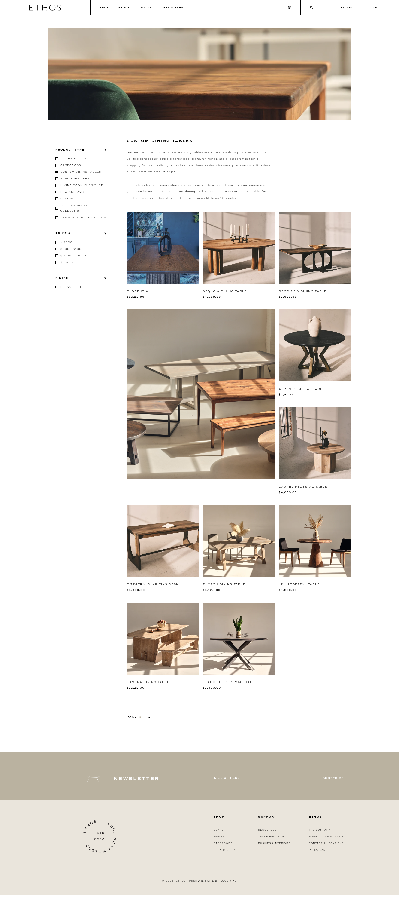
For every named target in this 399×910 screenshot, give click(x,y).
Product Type (81, 149)
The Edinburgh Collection (73, 208)
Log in (347, 7)
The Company (320, 830)
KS (235, 881)
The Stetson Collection (83, 217)
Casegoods (70, 165)
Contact (146, 7)
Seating (67, 198)
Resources (173, 7)
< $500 (66, 242)
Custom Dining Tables (80, 171)
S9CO (225, 881)
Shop (104, 7)
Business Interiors (274, 843)
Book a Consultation (326, 836)
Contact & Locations (326, 843)
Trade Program (271, 836)
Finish (81, 278)
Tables (219, 836)
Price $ (81, 233)
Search (220, 830)
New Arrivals (72, 191)
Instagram (317, 850)
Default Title (73, 286)
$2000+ (67, 262)
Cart (375, 7)
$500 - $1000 (72, 248)
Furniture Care (75, 178)
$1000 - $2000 (73, 255)
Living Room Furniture (81, 185)
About (124, 7)
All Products (73, 158)
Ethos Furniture (190, 881)
